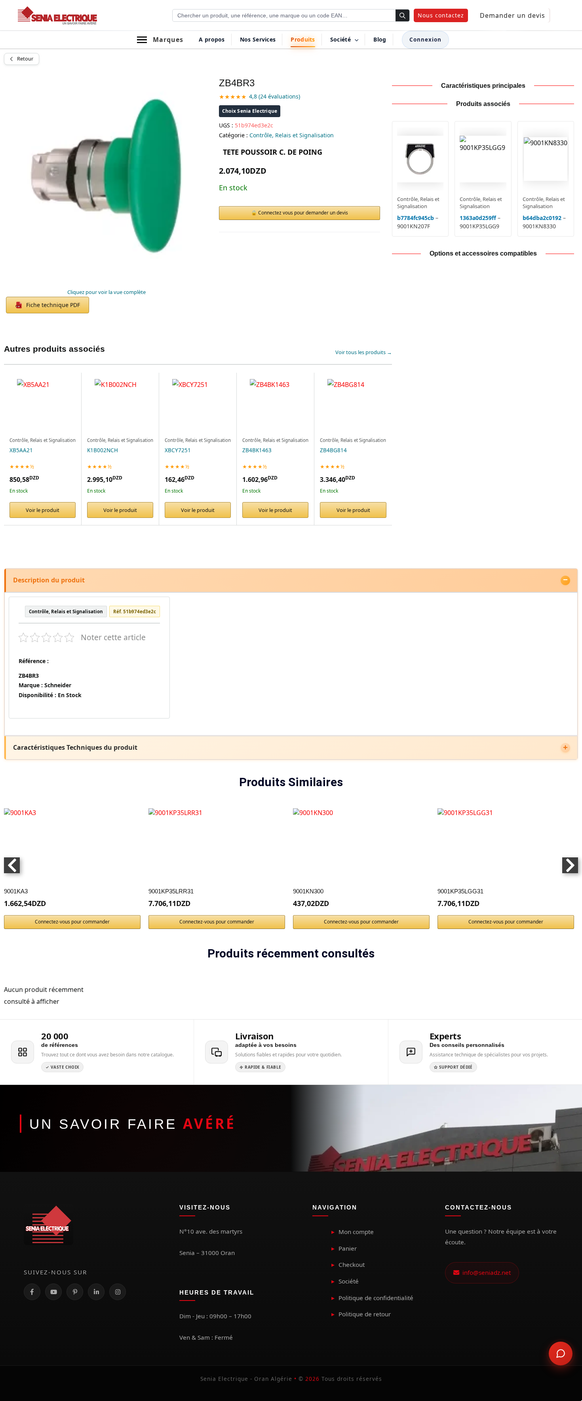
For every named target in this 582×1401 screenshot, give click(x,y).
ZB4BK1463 (257, 450)
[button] (441, 15)
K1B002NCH (102, 450)
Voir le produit (42, 510)
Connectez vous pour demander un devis (303, 212)
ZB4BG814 (333, 450)
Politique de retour (365, 1314)
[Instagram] (117, 1291)
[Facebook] (32, 1291)
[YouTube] (53, 1291)
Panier (348, 1248)
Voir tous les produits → (363, 352)
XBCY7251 (178, 450)
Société (349, 1281)
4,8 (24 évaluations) (274, 96)
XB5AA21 (21, 450)
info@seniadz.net (485, 1272)
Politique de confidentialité (376, 1298)
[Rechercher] (402, 15)
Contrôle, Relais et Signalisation (291, 135)
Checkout (352, 1264)
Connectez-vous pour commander (72, 921)
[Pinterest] (75, 1291)
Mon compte (356, 1232)
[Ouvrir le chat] (560, 1353)
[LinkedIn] (96, 1291)
